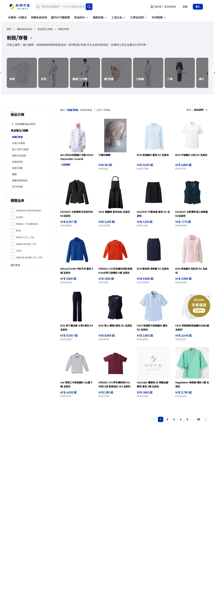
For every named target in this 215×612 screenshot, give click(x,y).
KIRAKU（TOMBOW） (28, 224)
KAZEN (19, 217)
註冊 (185, 6)
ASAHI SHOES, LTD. (26, 244)
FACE (19, 250)
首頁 (9, 29)
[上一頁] (154, 419)
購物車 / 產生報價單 (165, 6)
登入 (198, 6)
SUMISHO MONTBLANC (28, 210)
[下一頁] (205, 419)
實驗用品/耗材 (24, 29)
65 (198, 419)
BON (18, 230)
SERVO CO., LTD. (25, 237)
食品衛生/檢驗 (45, 29)
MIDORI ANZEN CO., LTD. (29, 257)
